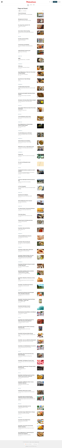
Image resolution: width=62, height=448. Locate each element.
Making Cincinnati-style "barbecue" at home (24, 20)
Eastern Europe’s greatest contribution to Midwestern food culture (26, 335)
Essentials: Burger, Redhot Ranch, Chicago (26, 411)
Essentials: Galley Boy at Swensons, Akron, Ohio (26, 278)
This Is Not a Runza (22, 214)
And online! (20, 163)
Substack (27, 446)
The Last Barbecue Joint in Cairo (24, 116)
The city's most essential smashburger (23, 413)
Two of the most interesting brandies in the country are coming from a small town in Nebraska (26, 173)
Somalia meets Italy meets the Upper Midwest (25, 257)
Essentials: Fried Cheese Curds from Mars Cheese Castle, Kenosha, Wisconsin (26, 376)
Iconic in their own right (21, 301)
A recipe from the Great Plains (22, 221)
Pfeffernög (20, 66)
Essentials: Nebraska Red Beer (24, 228)
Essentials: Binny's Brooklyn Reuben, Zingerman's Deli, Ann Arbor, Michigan (25, 397)
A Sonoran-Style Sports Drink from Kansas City (26, 180)
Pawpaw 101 (20, 154)
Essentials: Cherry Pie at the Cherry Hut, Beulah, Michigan (26, 354)
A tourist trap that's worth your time (23, 377)
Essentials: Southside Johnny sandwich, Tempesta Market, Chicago (26, 272)
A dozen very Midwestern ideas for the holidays (25, 134)
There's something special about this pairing (24, 347)
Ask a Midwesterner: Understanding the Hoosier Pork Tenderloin (26, 433)
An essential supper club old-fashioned (23, 294)
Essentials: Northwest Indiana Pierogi (25, 333)
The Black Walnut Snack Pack (24, 86)
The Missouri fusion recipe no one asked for (24, 95)
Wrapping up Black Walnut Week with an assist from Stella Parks (26, 88)
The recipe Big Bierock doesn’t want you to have (25, 215)
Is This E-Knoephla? (22, 186)
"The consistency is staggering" (22, 313)
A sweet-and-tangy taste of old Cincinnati (24, 328)
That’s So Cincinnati (22, 13)
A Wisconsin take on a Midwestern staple (24, 307)
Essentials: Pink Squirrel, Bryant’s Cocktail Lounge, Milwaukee (26, 265)
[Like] (18, 82)
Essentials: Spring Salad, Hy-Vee (24, 406)
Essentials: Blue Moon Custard (24, 306)
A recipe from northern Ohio (22, 110)
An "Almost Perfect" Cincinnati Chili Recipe (26, 208)
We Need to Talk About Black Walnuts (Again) (27, 100)
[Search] (50, 2)
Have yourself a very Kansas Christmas (23, 67)
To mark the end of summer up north (23, 285)
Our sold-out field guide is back (24, 162)
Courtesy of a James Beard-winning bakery (24, 181)
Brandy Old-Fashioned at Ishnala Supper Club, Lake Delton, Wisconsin (26, 293)
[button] (28, 5)
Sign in (59, 1)
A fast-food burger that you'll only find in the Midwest (26, 280)
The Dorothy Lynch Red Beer (23, 44)
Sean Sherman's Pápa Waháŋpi (24, 78)
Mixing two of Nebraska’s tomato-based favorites (25, 45)
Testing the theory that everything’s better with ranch (26, 32)
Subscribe (55, 1)
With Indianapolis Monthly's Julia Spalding (24, 434)
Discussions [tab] (24, 10)
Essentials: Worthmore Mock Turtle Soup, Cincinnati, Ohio (26, 327)
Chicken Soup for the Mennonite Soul (25, 220)
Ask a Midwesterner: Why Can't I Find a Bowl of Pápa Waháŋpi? (26, 73)
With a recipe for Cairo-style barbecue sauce (24, 117)
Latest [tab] (19, 10)
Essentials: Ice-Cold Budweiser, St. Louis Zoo (27, 345)
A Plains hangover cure (21, 229)
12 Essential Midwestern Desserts (24, 235)
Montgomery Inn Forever (23, 19)
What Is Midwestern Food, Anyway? (25, 200)
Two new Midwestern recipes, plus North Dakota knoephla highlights (26, 188)
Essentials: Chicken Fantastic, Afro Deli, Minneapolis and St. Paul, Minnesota (26, 256)
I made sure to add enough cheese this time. (24, 209)
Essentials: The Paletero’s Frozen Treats (26, 360)
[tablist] (22, 11)
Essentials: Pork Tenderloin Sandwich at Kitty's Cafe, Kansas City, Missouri (26, 320)
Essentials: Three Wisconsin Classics (25, 284)
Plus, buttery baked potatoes (22, 201)
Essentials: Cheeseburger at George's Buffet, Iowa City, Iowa (27, 367)
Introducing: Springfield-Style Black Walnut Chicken (26, 94)
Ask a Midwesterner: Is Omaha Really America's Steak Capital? (25, 125)
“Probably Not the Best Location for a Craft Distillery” (26, 171)
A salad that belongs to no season (23, 407)
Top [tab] (21, 10)
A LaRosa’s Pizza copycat (21, 26)
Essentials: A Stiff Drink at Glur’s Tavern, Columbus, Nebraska (26, 382)
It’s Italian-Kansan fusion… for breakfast (24, 59)
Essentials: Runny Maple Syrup (24, 419)
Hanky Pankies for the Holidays (24, 140)
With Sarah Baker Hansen (22, 126)
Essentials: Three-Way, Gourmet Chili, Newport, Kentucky (25, 426)
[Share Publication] (51, 2)
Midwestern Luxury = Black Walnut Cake (26, 146)
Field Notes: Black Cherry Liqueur (24, 390)
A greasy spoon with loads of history (23, 384)
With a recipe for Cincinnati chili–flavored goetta (25, 14)
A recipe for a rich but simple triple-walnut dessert (25, 147)
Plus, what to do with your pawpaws (23, 266)
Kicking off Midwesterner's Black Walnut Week (25, 101)
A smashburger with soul (21, 368)
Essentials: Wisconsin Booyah (24, 241)
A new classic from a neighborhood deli (24, 273)
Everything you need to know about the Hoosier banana (26, 155)
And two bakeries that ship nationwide (23, 250)
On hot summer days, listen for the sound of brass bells (26, 361)
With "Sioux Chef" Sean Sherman (23, 74)
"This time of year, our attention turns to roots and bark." (26, 391)
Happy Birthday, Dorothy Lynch (24, 50)
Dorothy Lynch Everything (23, 38)
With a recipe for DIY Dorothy (22, 51)
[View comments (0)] (24, 16)
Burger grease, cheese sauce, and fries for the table (25, 341)
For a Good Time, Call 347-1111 (24, 25)
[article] (31, 15)
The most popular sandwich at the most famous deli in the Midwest (26, 399)
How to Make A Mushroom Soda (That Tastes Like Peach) (27, 108)
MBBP (19, 58)
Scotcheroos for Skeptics (23, 194)
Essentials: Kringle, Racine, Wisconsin (25, 249)
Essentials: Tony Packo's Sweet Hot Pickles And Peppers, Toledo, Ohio (26, 300)
